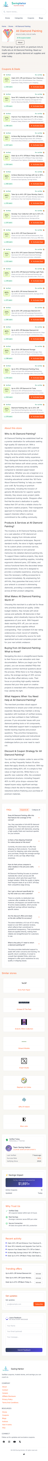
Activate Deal (38, 87)
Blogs (41, 18)
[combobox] (25, 12)
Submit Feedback (24, 1350)
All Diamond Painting (22, 26)
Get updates (10, 1300)
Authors (5, 1421)
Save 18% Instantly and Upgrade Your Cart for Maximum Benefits (25, 1246)
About (20, 42)
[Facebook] (4, 1442)
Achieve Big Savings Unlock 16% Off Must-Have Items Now (25, 1252)
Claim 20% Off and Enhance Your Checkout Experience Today (25, 1243)
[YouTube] (15, 1442)
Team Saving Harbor (21, 1147)
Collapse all (36, 810)
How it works (7, 1425)
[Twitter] (24, 1454)
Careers (5, 1393)
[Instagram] (9, 1442)
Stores (7, 18)
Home (4, 26)
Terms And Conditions (10, 1402)
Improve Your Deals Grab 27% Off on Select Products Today (25, 1249)
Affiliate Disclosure (9, 1396)
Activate (38, 1274)
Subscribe (39, 1304)
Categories (19, 18)
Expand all (24, 810)
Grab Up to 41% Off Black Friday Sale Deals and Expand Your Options (25, 1256)
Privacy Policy (7, 1399)
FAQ (3, 1428)
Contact (5, 1390)
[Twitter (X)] (20, 1442)
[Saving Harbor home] (24, 4)
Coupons (31, 18)
